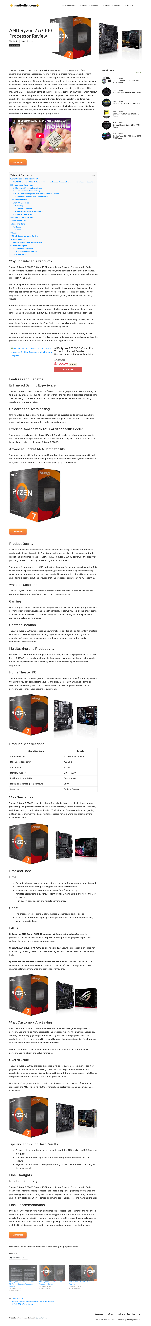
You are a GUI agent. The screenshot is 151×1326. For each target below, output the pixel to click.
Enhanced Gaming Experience (29, 188)
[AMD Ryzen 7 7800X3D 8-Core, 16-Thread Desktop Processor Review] (23, 1273)
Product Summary (25, 249)
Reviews (127, 6)
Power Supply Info (68, 6)
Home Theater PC (24, 214)
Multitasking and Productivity (30, 212)
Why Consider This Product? (25, 179)
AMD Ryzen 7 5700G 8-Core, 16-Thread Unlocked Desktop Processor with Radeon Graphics (55, 182)
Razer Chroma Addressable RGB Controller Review (33, 1301)
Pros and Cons (18, 224)
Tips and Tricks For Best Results (27, 242)
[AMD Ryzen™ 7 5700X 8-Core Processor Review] (53, 1273)
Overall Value (19, 239)
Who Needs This (19, 221)
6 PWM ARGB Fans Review (22, 1304)
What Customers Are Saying (25, 236)
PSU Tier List (13, 41)
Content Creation (24, 209)
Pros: (18, 227)
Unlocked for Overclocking (28, 191)
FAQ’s (14, 233)
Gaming (19, 206)
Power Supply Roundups (89, 6)
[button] (139, 5)
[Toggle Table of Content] (92, 175)
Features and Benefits (22, 185)
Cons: (19, 230)
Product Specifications (22, 217)
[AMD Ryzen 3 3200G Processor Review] (83, 1273)
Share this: (22, 254)
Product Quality (19, 200)
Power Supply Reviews (111, 6)
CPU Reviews (14, 45)
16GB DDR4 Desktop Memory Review (127, 93)
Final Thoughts (20, 246)
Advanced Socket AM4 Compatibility (32, 197)
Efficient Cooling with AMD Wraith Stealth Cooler (38, 194)
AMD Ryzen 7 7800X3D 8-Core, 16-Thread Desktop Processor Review (21, 1284)
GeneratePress (41, 1318)
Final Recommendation (27, 252)
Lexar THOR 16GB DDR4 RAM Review (127, 104)
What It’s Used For (20, 203)
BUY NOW (68, 369)
